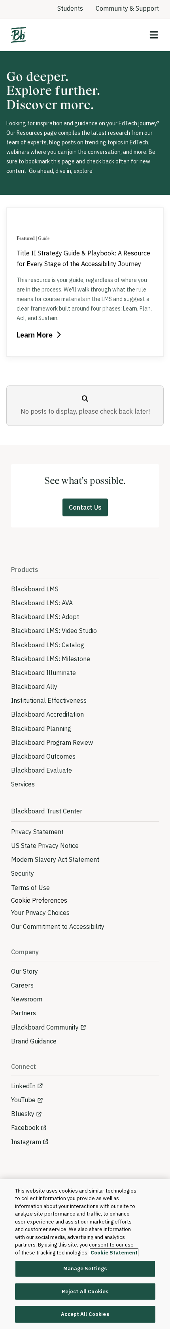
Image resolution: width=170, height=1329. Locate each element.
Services (23, 784)
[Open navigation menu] (154, 35)
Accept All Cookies (85, 1314)
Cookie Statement (114, 1252)
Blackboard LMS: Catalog (47, 645)
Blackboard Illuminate (43, 673)
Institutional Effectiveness (49, 700)
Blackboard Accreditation (47, 714)
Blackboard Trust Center (46, 811)
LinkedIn (23, 1086)
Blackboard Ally (34, 686)
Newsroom (26, 999)
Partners (23, 1013)
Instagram (26, 1142)
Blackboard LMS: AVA (42, 603)
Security (22, 873)
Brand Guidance (34, 1041)
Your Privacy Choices (40, 913)
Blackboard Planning (41, 729)
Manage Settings (85, 1268)
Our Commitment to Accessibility (57, 926)
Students (70, 8)
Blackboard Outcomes (43, 756)
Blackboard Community (45, 1027)
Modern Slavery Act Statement (55, 859)
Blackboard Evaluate (41, 770)
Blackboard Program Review (52, 742)
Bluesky (22, 1114)
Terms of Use (30, 888)
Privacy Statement (37, 832)
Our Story (24, 971)
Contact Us (85, 507)
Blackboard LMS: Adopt (45, 617)
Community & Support (127, 8)
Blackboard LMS (35, 589)
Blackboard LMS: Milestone (50, 659)
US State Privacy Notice (45, 846)
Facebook (25, 1127)
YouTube (23, 1100)
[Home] (18, 35)
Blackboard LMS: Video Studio (54, 631)
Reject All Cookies (85, 1291)
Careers (22, 985)
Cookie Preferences (39, 900)
